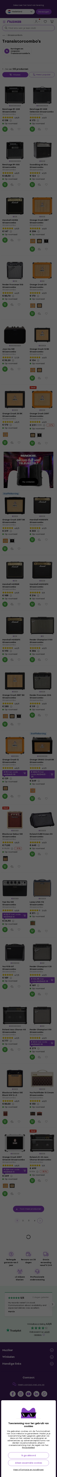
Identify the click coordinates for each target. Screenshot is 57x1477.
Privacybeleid (28, 1447)
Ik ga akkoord (28, 1455)
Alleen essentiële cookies (28, 1463)
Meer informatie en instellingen (28, 1469)
